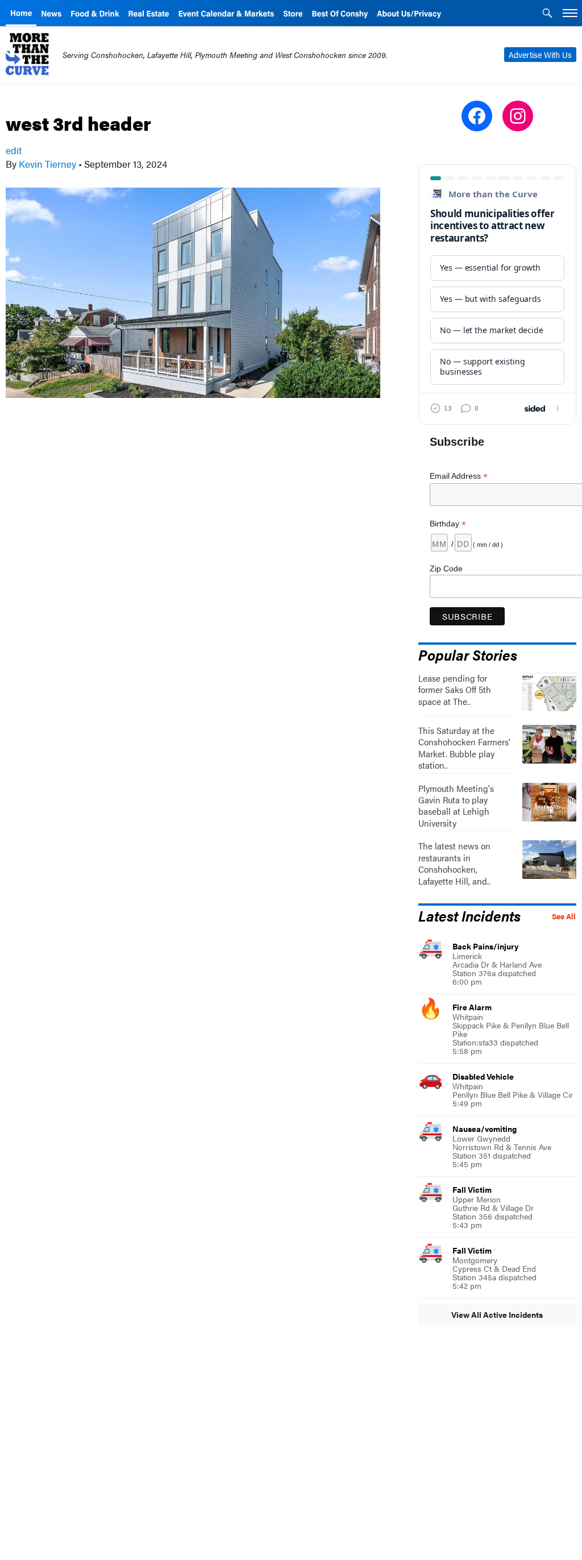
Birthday (448, 523)
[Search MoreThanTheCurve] (547, 14)
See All (564, 916)
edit (14, 150)
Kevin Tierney (47, 164)
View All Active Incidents (497, 1314)
